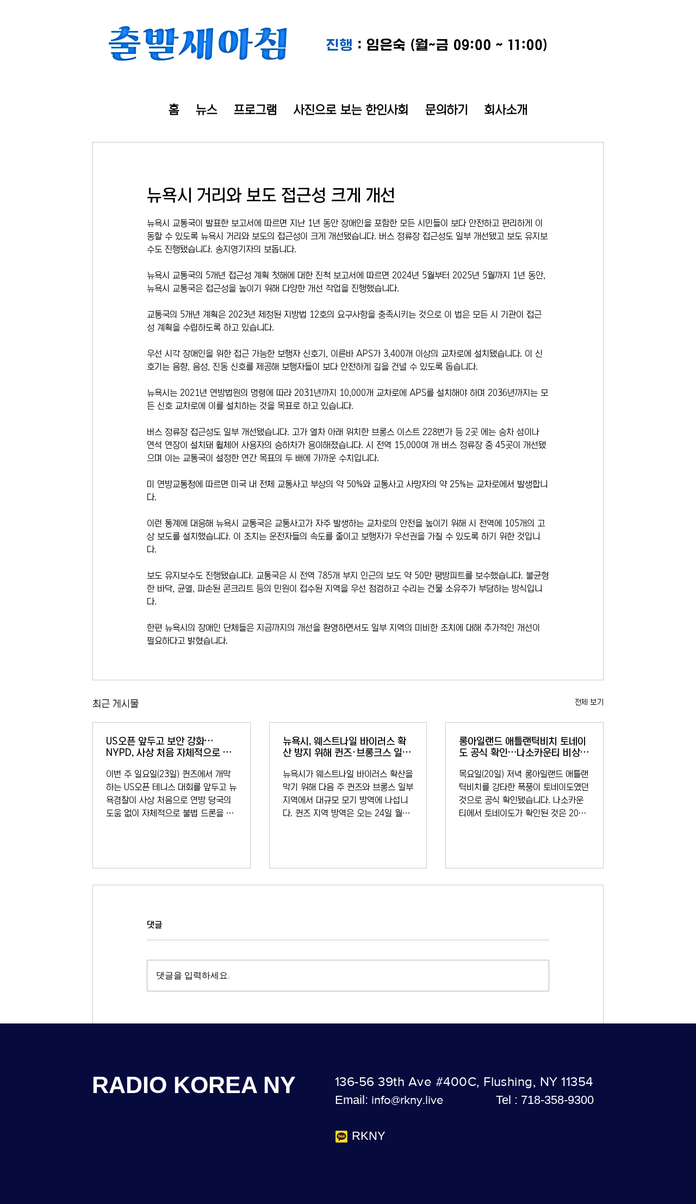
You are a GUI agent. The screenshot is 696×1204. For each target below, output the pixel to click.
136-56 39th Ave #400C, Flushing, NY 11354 (464, 1081)
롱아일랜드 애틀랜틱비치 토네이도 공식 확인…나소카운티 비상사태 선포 (524, 747)
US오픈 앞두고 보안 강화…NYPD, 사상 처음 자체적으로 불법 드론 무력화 (169, 747)
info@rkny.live (407, 1100)
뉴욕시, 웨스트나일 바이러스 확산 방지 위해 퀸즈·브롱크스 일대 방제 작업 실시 (347, 747)
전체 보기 (589, 702)
